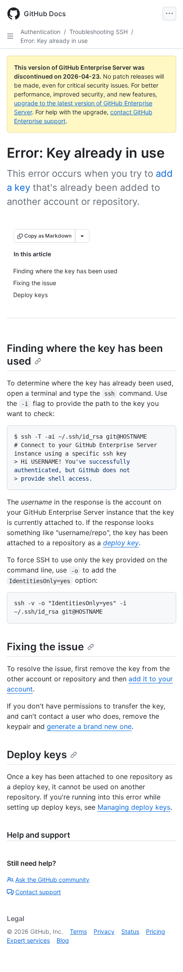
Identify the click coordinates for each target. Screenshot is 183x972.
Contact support (38, 891)
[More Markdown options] (82, 236)
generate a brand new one (89, 726)
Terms (78, 931)
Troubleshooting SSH (98, 31)
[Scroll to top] (164, 953)
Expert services (28, 940)
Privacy (104, 931)
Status (130, 931)
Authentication (40, 31)
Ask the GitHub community (52, 879)
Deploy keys (37, 754)
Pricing (155, 931)
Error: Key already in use (54, 40)
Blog (63, 940)
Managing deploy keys (133, 807)
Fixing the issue (45, 646)
